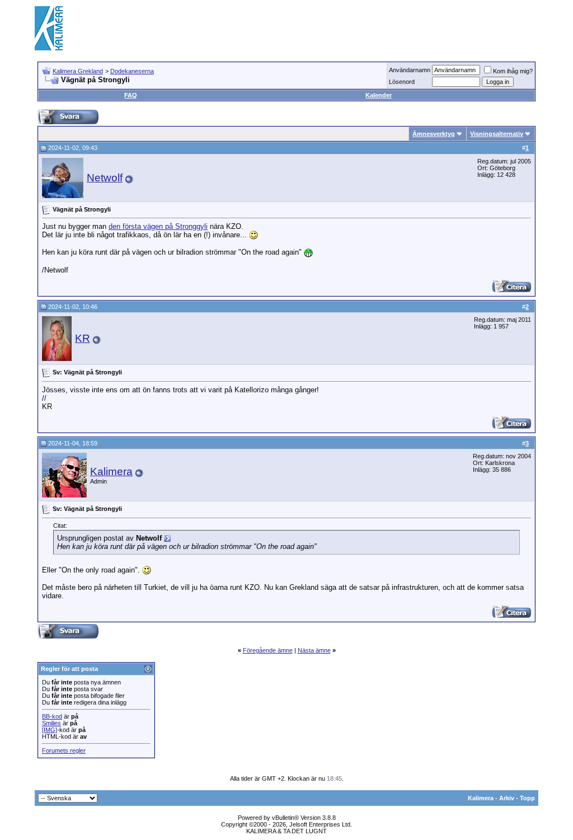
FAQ (130, 95)
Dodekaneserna (132, 71)
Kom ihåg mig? (513, 71)
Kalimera (111, 471)
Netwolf (105, 178)
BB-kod (52, 716)
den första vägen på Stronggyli (158, 226)
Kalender (378, 95)
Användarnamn (409, 70)
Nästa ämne (314, 650)
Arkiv (506, 798)
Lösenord (402, 81)
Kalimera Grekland (78, 71)
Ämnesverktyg (433, 133)
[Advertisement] (334, 28)
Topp (527, 798)
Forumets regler (64, 750)
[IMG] (49, 729)
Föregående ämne (268, 650)
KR (82, 338)
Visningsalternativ (496, 133)
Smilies (51, 723)
